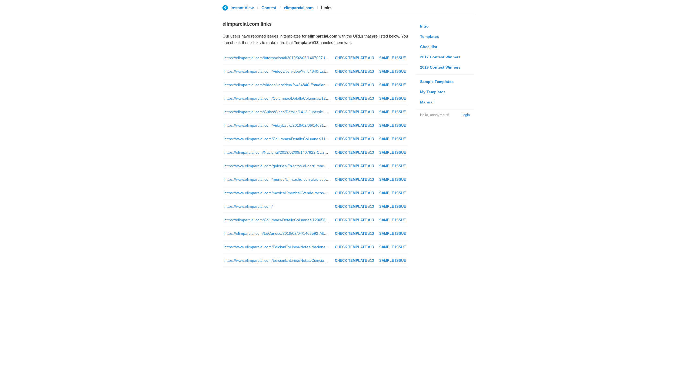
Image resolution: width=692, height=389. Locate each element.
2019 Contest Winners (440, 67)
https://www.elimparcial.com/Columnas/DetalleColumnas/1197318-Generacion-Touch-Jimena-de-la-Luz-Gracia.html (323, 139)
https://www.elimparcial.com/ (248, 206)
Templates (429, 36)
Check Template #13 (354, 58)
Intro (424, 26)
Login (465, 115)
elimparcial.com (299, 7)
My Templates (432, 92)
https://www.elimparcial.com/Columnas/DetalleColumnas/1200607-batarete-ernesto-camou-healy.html (311, 98)
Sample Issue (392, 58)
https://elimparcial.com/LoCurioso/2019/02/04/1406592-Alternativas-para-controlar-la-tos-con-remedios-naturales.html (325, 233)
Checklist (428, 47)
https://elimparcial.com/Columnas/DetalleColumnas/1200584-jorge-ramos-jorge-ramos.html (302, 220)
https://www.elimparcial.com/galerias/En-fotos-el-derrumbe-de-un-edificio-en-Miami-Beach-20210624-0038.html (319, 166)
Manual (427, 102)
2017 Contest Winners (440, 57)
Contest (268, 7)
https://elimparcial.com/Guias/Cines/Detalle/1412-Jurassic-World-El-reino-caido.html (296, 112)
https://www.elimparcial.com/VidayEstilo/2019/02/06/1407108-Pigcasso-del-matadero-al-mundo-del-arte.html (317, 125)
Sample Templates (437, 81)
